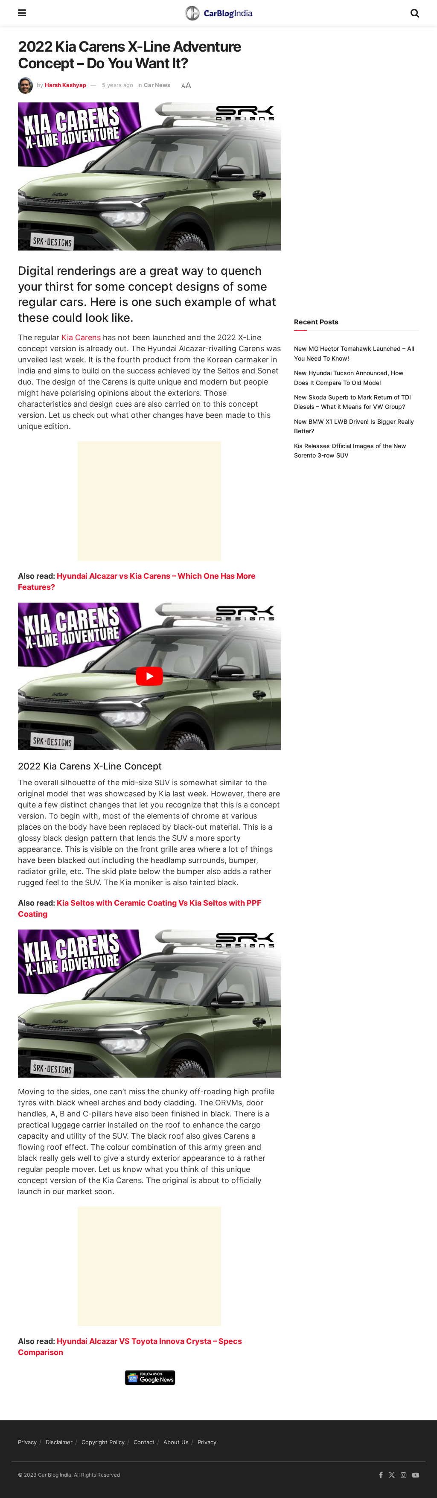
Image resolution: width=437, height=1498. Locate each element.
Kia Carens (81, 337)
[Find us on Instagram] (404, 1475)
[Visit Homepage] (218, 12)
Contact (144, 1442)
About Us (176, 1442)
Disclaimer (59, 1442)
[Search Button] (415, 13)
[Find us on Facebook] (381, 1475)
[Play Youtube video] (149, 677)
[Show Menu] (22, 13)
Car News (157, 85)
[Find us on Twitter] (391, 1475)
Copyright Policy (103, 1442)
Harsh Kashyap (65, 85)
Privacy (27, 1442)
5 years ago (117, 85)
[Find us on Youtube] (415, 1475)
